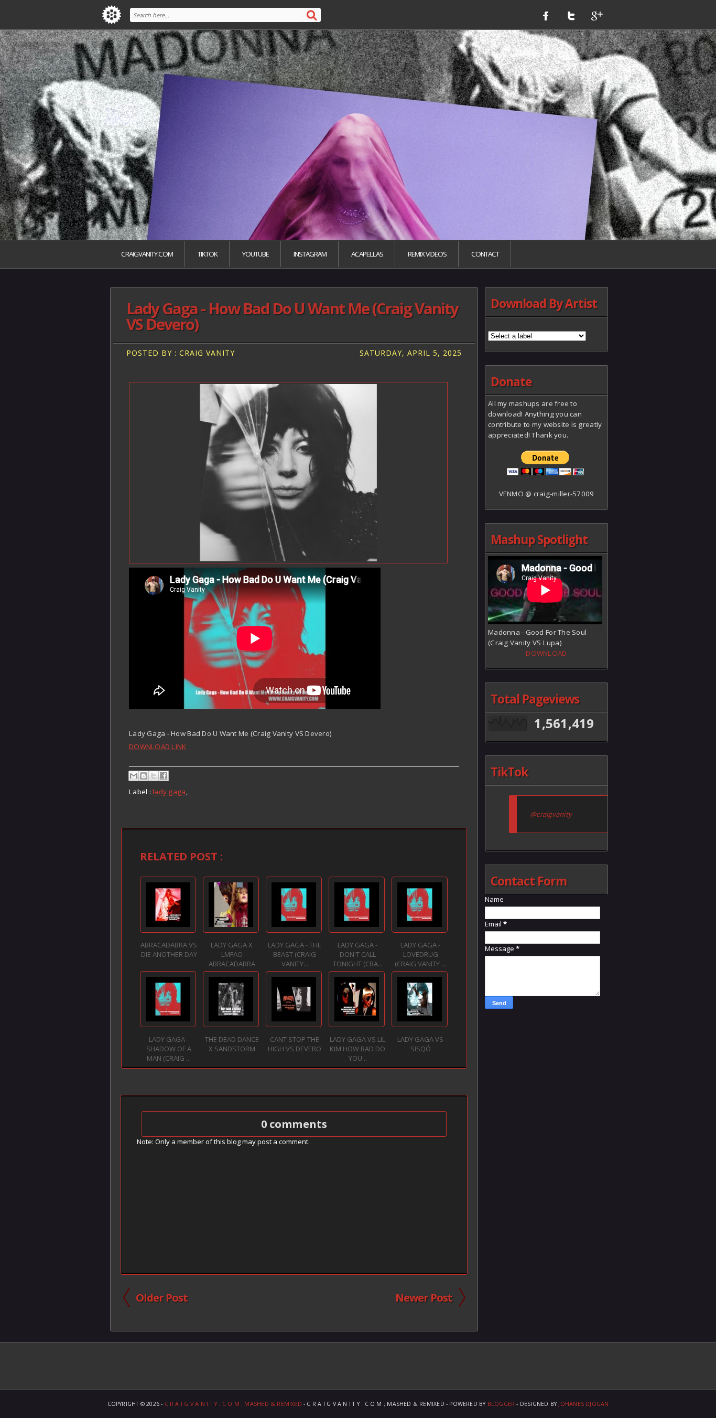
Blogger (501, 1404)
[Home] (111, 14)
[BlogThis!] (143, 776)
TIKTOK (208, 254)
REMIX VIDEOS (427, 254)
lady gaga (169, 791)
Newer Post (423, 1298)
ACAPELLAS (367, 254)
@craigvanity (551, 814)
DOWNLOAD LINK (157, 746)
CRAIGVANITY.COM (147, 254)
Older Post (162, 1298)
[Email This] (133, 776)
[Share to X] (153, 776)
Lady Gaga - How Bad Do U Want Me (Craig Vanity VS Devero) (292, 316)
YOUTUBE (255, 254)
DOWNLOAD (546, 653)
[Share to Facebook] (163, 776)
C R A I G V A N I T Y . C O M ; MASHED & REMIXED (233, 1404)
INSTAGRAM (310, 254)
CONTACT (485, 254)
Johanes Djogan (583, 1404)
